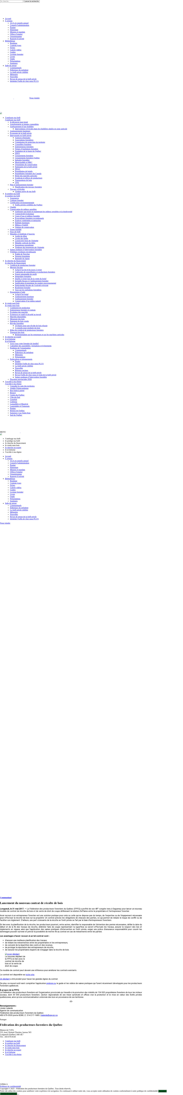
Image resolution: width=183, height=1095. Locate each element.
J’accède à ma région (13, 382)
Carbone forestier (17, 200)
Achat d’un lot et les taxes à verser (28, 270)
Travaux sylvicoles (17, 189)
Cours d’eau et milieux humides (27, 216)
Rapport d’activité (17, 39)
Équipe (13, 27)
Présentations (15, 61)
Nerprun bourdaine (22, 256)
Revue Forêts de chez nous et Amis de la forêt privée (35, 375)
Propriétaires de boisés (23, 171)
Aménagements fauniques (20, 131)
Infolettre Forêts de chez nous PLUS (24, 81)
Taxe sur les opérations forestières (28, 290)
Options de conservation (24, 227)
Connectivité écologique (24, 214)
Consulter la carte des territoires (22, 386)
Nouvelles (14, 77)
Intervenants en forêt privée (20, 135)
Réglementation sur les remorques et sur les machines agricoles (39, 335)
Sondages (14, 63)
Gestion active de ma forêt (25, 191)
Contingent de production (20, 308)
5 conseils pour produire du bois (27, 328)
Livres (12, 57)
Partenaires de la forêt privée (26, 167)
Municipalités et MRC (23, 162)
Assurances (14, 198)
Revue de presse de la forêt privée (23, 79)
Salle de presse (11, 65)
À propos (8, 21)
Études (17, 361)
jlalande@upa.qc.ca (49, 1015)
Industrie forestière (22, 160)
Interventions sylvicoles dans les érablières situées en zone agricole (41, 129)
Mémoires (14, 74)
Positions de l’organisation (20, 348)
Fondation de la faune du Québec (28, 151)
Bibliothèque (10, 41)
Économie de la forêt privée (21, 133)
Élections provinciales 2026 (21, 379)
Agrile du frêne (21, 236)
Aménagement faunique (24, 297)
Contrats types (15, 45)
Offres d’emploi (16, 34)
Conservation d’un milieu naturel (28, 301)
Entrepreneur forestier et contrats (22, 310)
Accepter (162, 1091)
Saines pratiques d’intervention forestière (26, 250)
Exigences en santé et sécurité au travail (25, 314)
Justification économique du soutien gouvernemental (35, 283)
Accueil (8, 19)
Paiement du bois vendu (19, 321)
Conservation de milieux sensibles (23, 209)
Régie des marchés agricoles (26, 176)
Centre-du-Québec (17, 395)
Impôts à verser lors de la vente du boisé (30, 279)
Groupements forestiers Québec (27, 158)
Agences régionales (22, 138)
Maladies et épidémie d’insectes (22, 234)
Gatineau (13, 402)
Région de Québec (17, 411)
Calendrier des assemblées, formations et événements (30, 346)
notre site (30, 974)
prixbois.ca (51, 983)
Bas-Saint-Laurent (17, 390)
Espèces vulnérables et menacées (28, 220)
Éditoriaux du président (19, 70)
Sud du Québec (16, 415)
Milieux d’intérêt (21, 225)
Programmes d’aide (17, 292)
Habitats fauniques (22, 223)
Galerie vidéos (15, 50)
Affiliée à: (4, 1084)
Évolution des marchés (19, 312)
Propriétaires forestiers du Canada (28, 173)
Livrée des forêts (21, 238)
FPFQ (17, 153)
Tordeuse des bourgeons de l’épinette (29, 247)
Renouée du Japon (22, 259)
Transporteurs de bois (23, 180)
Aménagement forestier (24, 299)
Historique (14, 30)
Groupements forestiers (24, 156)
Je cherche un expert (13, 337)
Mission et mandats (17, 32)
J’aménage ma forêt (12, 118)
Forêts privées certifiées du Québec (28, 205)
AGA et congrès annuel (19, 23)
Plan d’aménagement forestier (21, 185)
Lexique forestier (16, 54)
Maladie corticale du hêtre (25, 243)
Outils (12, 59)
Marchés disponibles (18, 317)
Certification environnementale (22, 203)
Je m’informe (10, 339)
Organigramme (16, 36)
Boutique (13, 43)
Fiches (12, 48)
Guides (13, 52)
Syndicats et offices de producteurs (28, 178)
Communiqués (15, 68)
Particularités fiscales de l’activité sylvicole (31, 285)
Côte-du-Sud (15, 397)
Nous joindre (34, 98)
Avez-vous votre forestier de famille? (24, 344)
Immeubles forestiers (23, 276)
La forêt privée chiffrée (19, 72)
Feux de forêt (15, 232)
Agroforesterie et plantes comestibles (24, 124)
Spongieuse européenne (24, 245)
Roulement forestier (22, 288)
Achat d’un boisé (21, 294)
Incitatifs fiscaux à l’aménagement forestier (31, 281)
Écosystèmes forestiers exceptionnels (29, 218)
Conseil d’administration (19, 25)
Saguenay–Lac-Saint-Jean (20, 413)
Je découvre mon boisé (19, 122)
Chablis (13, 207)
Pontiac (13, 408)
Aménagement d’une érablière (22, 127)
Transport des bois (17, 332)
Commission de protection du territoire (30, 142)
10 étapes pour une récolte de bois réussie (31, 326)
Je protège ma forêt (12, 194)
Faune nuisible (15, 229)
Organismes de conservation (26, 165)
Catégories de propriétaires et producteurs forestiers (35, 272)
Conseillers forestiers (23, 144)
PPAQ (17, 169)
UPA (17, 182)
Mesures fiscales (16, 267)
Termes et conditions (8, 1094)
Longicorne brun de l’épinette (26, 241)
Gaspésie (13, 399)
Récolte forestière (17, 323)
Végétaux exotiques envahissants (23, 252)
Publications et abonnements (21, 359)
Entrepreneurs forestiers (24, 147)
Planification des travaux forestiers (28, 187)
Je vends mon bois (12, 303)
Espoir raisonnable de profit (26, 274)
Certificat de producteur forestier (22, 265)
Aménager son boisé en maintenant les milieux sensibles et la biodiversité (43, 212)
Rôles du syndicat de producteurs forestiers (27, 330)
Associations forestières (24, 140)
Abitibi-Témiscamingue (19, 388)
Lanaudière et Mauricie (19, 404)
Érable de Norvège (22, 254)
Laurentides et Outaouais (20, 406)
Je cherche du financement (15, 261)
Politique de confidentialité (10, 1086)
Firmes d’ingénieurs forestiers (26, 149)
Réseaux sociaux (21, 370)
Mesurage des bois (17, 319)
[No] (18, 1094)
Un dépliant (5, 979)
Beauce (13, 393)
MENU (3, 432)
